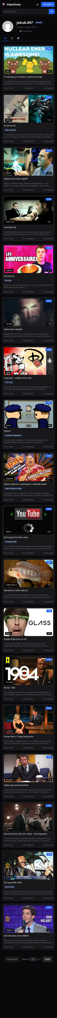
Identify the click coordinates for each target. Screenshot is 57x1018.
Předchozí (12, 959)
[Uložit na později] (12, 49)
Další (47, 959)
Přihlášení (48, 4)
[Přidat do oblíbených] (7, 49)
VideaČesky (14, 4)
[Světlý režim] (37, 4)
